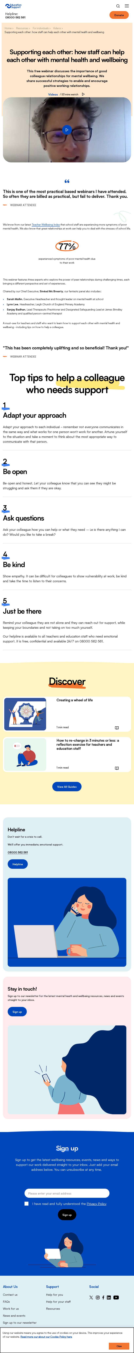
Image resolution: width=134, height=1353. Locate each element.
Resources (53, 1308)
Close (119, 1346)
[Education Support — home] (13, 6)
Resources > (23, 28)
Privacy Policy (96, 1203)
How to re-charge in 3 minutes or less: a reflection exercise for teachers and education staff (88, 744)
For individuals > (41, 28)
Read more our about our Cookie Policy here (46, 1336)
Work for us (11, 1308)
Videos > (58, 28)
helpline (15, 636)
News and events (14, 1315)
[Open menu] (127, 6)
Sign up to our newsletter (20, 1322)
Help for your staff (58, 1301)
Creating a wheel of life (75, 699)
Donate (119, 15)
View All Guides (67, 786)
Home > (9, 28)
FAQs (6, 1301)
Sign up (17, 1011)
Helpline (18, 864)
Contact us (10, 1294)
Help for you (54, 1294)
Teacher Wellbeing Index (46, 224)
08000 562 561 (18, 852)
